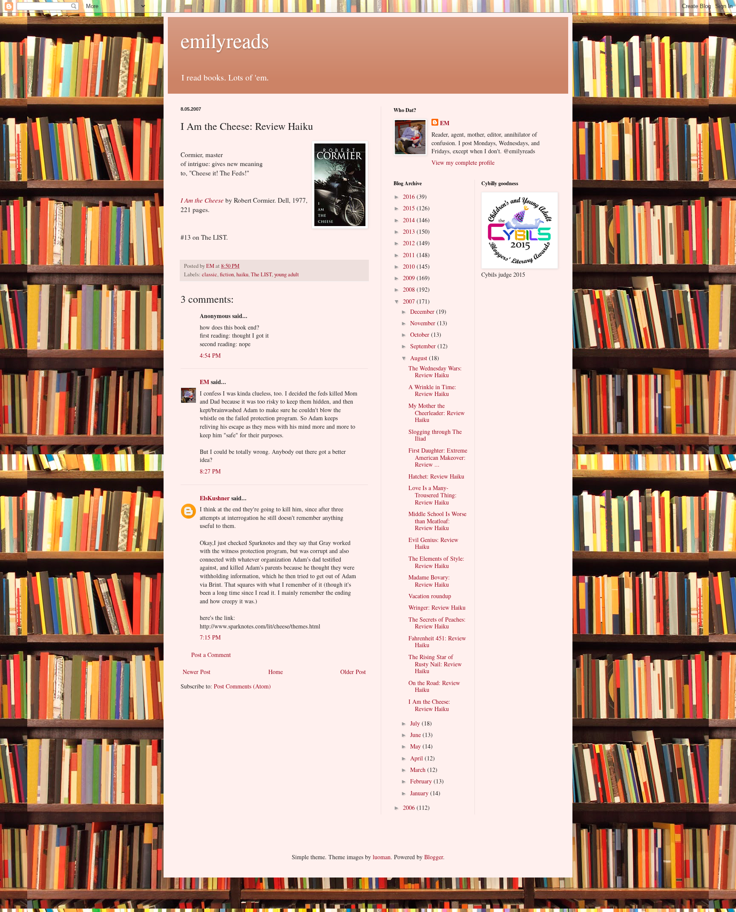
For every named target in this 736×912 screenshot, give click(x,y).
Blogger (433, 857)
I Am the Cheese (202, 200)
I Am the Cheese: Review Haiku (429, 705)
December (423, 311)
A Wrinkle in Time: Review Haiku (432, 390)
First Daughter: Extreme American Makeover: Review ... (437, 457)
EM (204, 381)
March (418, 770)
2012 (410, 243)
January (420, 793)
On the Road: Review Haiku (434, 686)
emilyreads (225, 40)
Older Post (353, 672)
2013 (410, 231)
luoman (382, 857)
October (420, 334)
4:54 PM (210, 355)
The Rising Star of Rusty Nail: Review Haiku (435, 664)
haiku (242, 274)
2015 (410, 208)
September (423, 346)
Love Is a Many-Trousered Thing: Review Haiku (432, 495)
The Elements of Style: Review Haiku (436, 562)
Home (275, 672)
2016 (410, 196)
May (416, 746)
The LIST (261, 274)
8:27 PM (210, 471)
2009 (410, 278)
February (422, 781)
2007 (410, 301)
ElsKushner (215, 497)
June (416, 735)
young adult (286, 274)
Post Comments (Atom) (242, 686)
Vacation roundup (429, 596)
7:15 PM (210, 637)
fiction (227, 274)
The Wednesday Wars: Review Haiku (435, 371)
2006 (410, 807)
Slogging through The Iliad (435, 435)
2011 (410, 255)
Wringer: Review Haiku (437, 607)
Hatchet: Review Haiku (436, 476)
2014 (410, 220)
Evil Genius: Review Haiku (433, 543)
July (416, 723)
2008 (410, 289)
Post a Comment (211, 655)
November (423, 323)
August (419, 358)
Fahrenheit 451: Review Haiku (437, 641)
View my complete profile (462, 162)
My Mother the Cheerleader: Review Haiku (436, 413)
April (417, 758)
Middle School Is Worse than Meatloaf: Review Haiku (437, 521)
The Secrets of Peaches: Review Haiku (437, 623)
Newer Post (196, 672)
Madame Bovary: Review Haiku (429, 580)
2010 (410, 266)
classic (209, 274)
